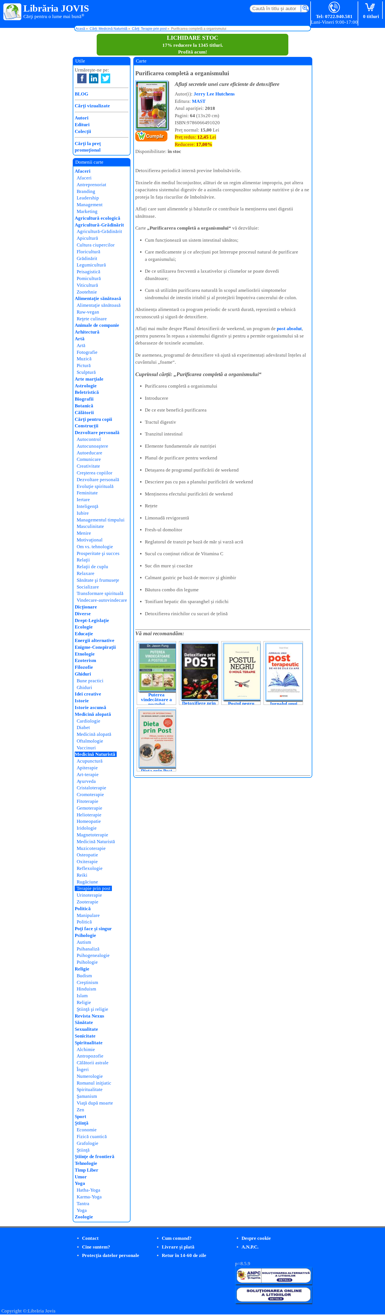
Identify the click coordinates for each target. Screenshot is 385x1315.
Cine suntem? (96, 1247)
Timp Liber (86, 1170)
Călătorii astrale (93, 1062)
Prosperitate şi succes (98, 553)
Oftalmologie (90, 741)
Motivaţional (90, 540)
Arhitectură (87, 332)
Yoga (80, 1183)
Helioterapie (89, 815)
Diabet (83, 727)
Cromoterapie (90, 794)
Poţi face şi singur (93, 928)
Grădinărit (87, 258)
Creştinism (87, 982)
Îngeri (83, 1069)
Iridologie (87, 828)
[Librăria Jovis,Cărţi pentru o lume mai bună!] (12, 12)
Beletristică (87, 392)
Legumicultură (91, 265)
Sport (80, 1116)
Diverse (83, 613)
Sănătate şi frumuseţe (98, 580)
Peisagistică (88, 271)
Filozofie (84, 667)
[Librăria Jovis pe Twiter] (105, 78)
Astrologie (86, 385)
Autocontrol (89, 439)
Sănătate (84, 1022)
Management (90, 204)
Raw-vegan (88, 312)
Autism (84, 942)
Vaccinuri (86, 747)
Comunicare (89, 459)
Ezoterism (85, 660)
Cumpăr (155, 136)
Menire (84, 533)
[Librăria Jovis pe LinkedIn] (93, 78)
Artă (80, 338)
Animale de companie (97, 325)
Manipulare (88, 915)
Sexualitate (86, 1029)
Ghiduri (83, 674)
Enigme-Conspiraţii (95, 647)
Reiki (82, 875)
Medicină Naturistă (95, 754)
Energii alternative (94, 640)
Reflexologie (90, 868)
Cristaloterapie (91, 787)
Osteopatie (87, 855)
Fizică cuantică (92, 1136)
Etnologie (85, 654)
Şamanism (87, 1096)
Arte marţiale (89, 379)
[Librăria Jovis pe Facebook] (82, 78)
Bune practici (90, 680)
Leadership (88, 198)
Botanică (84, 405)
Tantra (83, 1203)
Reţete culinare (92, 318)
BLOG (81, 94)
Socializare (88, 587)
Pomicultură (89, 278)
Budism (84, 975)
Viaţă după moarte (95, 1103)
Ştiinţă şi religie (92, 1009)
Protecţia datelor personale (110, 1255)
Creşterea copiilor (94, 473)
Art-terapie (88, 774)
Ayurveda (86, 781)
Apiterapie (87, 767)
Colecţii (83, 131)
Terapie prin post (93, 888)
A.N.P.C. (250, 1247)
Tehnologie (86, 1163)
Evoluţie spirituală (95, 486)
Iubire (83, 513)
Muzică (84, 358)
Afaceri (82, 171)
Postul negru (241, 703)
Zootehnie (87, 292)
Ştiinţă (81, 1123)
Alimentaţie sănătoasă (98, 298)
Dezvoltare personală (97, 432)
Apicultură (87, 238)
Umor (81, 1176)
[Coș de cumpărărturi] (371, 7)
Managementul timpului (101, 520)
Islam (82, 995)
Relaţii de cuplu (92, 566)
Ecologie (84, 627)
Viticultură (87, 285)
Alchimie (86, 1049)
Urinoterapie (89, 895)
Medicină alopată (93, 714)
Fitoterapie (87, 801)
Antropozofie (90, 1056)
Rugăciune (87, 882)
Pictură (84, 365)
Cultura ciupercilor (96, 245)
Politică (83, 908)
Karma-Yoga (89, 1197)
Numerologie (90, 1076)
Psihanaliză (88, 949)
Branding (86, 191)
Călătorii (84, 412)
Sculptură (86, 372)
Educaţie (84, 633)
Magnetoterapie (92, 835)
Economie (87, 1129)
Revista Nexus (89, 1016)
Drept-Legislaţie (92, 620)
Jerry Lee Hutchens (214, 94)
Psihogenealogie (93, 955)
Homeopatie (89, 821)
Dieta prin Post (156, 771)
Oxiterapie (87, 861)
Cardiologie (88, 721)
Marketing (87, 211)
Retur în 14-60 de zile (184, 1255)
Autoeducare (89, 453)
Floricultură (88, 251)
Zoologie (84, 1217)
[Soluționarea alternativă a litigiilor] (273, 1282)
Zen (80, 1109)
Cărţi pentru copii (93, 419)
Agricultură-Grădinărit (99, 225)
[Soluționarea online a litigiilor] (273, 1301)
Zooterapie (87, 902)
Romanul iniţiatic (94, 1083)
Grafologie (87, 1143)
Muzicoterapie (91, 848)
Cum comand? (177, 1238)
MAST (198, 101)
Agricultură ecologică (97, 218)
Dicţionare (86, 607)
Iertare (83, 499)
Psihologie (85, 935)
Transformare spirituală (100, 593)
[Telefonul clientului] (334, 7)
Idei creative (88, 694)
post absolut (289, 328)
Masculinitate (90, 526)
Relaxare (85, 573)
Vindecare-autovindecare (102, 600)
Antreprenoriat (91, 184)
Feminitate (87, 493)
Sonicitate (85, 1036)
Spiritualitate (89, 1042)
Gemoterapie (89, 808)
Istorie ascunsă (90, 707)
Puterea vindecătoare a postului (156, 699)
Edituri (82, 124)
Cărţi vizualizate (92, 105)
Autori (81, 118)
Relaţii (83, 560)
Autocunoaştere (92, 446)
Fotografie (87, 352)
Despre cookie (256, 1238)
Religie (82, 969)
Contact (90, 1238)
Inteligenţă (87, 506)
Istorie (82, 700)
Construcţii (86, 425)
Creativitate (88, 466)
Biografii (84, 399)
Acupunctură (90, 761)
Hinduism (86, 989)
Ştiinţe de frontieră (94, 1156)
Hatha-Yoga (88, 1190)
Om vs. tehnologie (95, 546)
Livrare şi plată (178, 1247)
